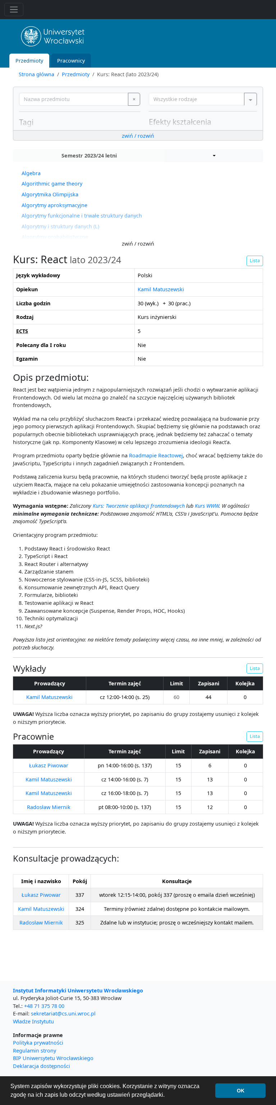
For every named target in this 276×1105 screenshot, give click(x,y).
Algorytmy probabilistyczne (55, 236)
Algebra (31, 173)
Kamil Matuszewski (161, 289)
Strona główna (36, 74)
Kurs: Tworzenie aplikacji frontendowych (139, 505)
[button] (214, 155)
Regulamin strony (34, 1050)
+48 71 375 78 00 (44, 1006)
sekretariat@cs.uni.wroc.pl (63, 1013)
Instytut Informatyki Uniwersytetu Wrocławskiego (78, 990)
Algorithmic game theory (52, 183)
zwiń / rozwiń (138, 135)
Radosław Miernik (48, 807)
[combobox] (203, 99)
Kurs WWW (207, 505)
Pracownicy (71, 60)
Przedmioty (29, 60)
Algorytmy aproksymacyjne (54, 205)
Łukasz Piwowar (48, 765)
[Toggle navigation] (13, 9)
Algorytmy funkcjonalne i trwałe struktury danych (82, 215)
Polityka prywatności (38, 1042)
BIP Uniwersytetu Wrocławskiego (53, 1058)
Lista (255, 260)
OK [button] (240, 1090)
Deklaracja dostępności (41, 1066)
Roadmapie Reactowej (156, 455)
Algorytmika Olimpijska (50, 194)
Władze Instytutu (33, 1021)
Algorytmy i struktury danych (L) (60, 226)
